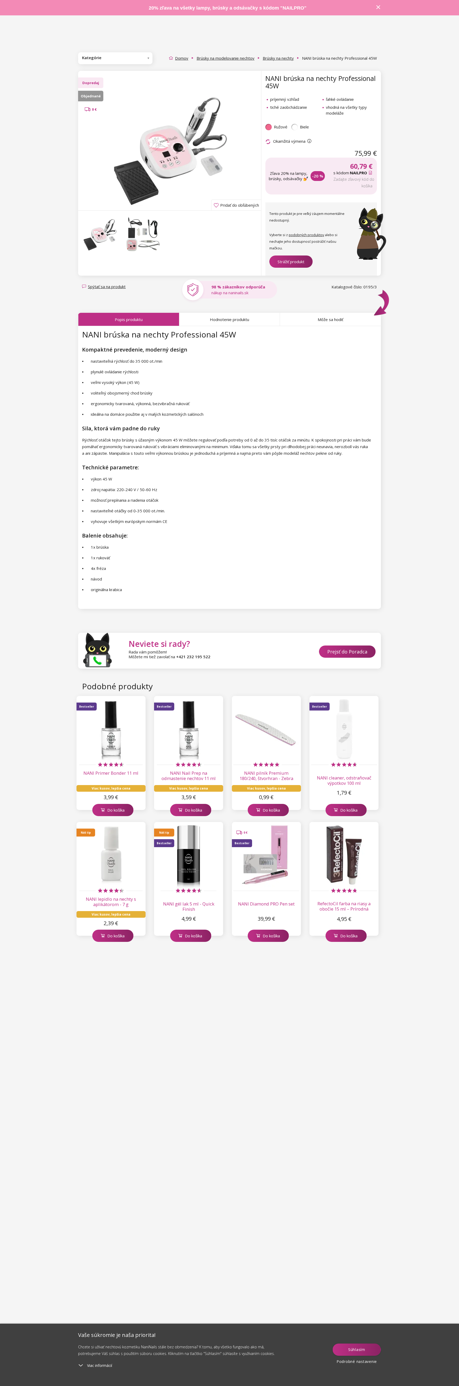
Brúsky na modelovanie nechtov (225, 58)
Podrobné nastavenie (357, 1361)
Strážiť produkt (291, 261)
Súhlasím (356, 1349)
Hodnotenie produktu (229, 319)
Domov (181, 58)
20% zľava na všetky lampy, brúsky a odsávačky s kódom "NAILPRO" (228, 8)
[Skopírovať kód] (371, 173)
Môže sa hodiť (330, 319)
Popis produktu (129, 319)
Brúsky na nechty (278, 58)
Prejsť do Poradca (347, 651)
